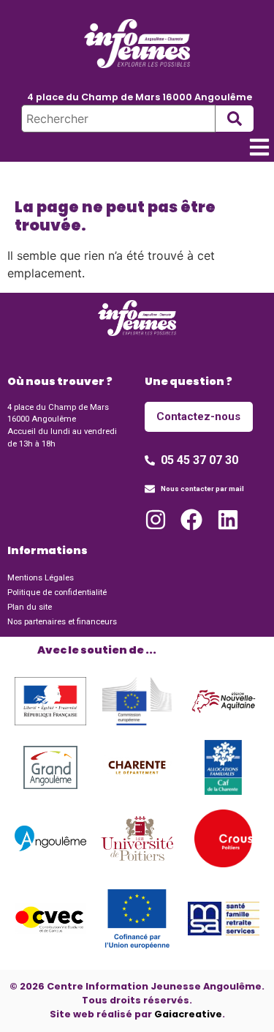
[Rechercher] (118, 118)
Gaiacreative (188, 1014)
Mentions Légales (40, 578)
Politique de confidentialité (57, 592)
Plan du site (29, 607)
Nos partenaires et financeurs (62, 622)
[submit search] (235, 118)
